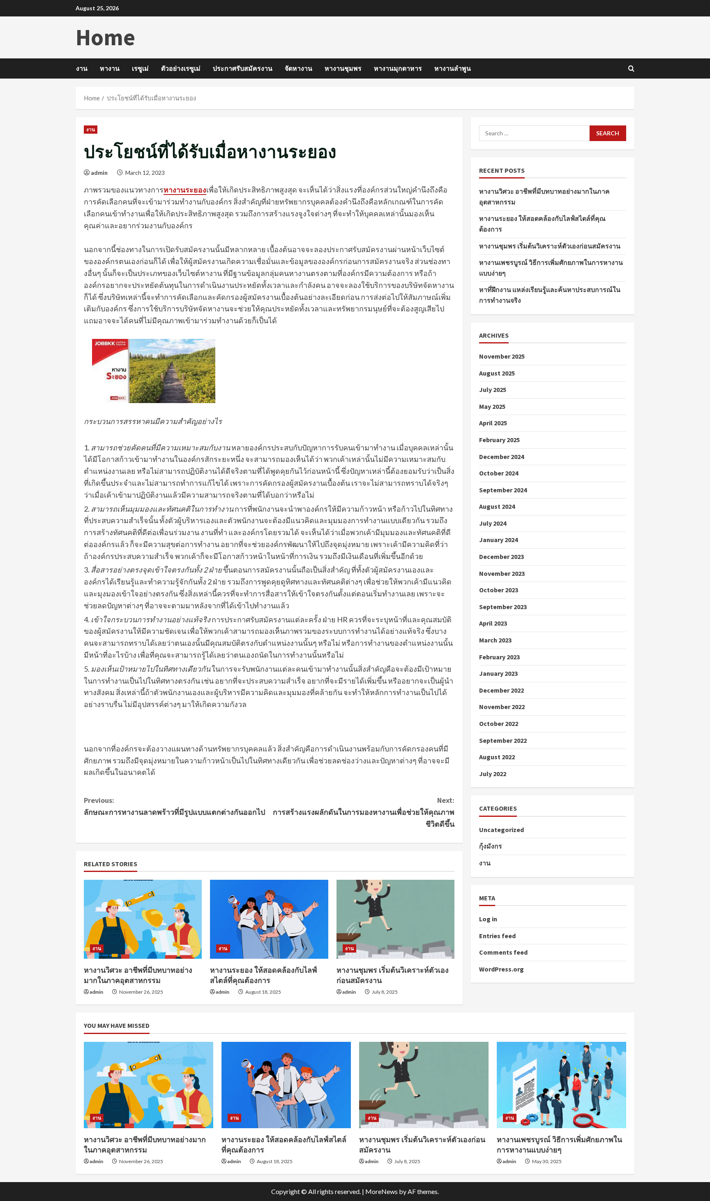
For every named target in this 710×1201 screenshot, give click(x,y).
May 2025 (492, 406)
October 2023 (498, 590)
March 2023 (495, 640)
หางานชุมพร (343, 68)
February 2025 (499, 440)
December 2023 (501, 556)
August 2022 (497, 757)
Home (105, 37)
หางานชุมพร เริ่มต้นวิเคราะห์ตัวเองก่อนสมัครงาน (549, 245)
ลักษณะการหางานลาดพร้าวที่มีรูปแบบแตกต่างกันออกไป (174, 806)
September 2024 (503, 489)
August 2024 (497, 506)
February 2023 (499, 656)
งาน (82, 68)
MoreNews (381, 1191)
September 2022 (503, 740)
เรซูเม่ (140, 68)
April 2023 (493, 623)
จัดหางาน (298, 68)
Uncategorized (501, 829)
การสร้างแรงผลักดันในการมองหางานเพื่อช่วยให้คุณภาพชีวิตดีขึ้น (363, 812)
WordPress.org (501, 969)
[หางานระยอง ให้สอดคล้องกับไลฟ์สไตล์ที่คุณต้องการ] (269, 919)
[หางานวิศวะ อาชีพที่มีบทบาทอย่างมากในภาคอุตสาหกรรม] (143, 919)
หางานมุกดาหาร (398, 68)
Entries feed (497, 935)
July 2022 (492, 774)
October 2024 (498, 473)
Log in (488, 919)
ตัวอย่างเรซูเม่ (181, 68)
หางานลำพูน (452, 68)
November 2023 (502, 573)
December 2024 (501, 456)
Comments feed (503, 952)
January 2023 (498, 673)
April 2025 (493, 423)
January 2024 (498, 540)
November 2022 (502, 707)
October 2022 (498, 723)
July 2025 (492, 389)
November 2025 (502, 356)
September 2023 (503, 607)
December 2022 (501, 690)
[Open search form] (631, 68)
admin (99, 172)
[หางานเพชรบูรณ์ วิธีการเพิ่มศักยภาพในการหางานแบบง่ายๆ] (561, 1085)
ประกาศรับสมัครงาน (242, 68)
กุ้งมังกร (490, 846)
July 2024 (492, 523)
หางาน (110, 68)
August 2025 (497, 373)
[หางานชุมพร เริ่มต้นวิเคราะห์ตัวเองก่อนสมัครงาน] (395, 919)
